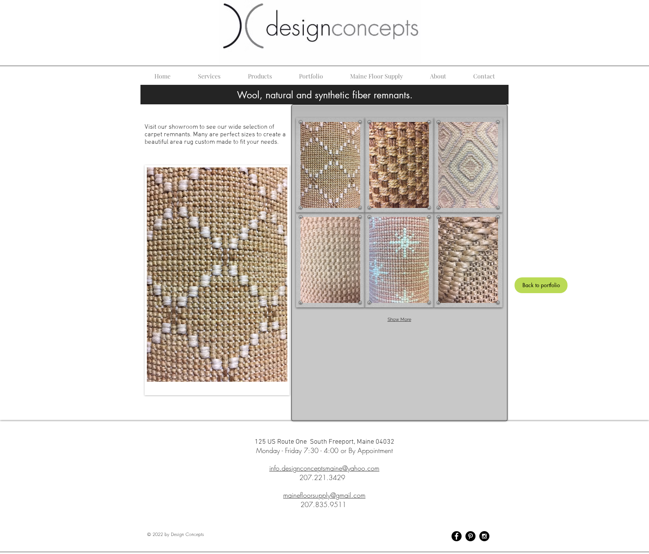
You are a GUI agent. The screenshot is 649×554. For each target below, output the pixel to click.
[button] (330, 164)
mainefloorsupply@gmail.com (324, 495)
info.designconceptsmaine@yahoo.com (324, 468)
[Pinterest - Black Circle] (470, 536)
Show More (399, 319)
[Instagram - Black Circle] (484, 536)
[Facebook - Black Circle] (456, 536)
